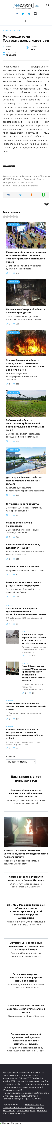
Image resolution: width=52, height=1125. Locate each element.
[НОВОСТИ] (26, 247)
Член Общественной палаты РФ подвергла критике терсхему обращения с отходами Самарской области (34, 673)
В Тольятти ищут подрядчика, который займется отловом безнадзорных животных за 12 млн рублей (24, 733)
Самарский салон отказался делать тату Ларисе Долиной (26, 878)
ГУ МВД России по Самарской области (24, 179)
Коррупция (10, 182)
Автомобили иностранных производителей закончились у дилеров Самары (26, 946)
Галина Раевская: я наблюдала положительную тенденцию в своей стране (26, 706)
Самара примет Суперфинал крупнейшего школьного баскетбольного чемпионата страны (26, 611)
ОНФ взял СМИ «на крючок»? (23, 566)
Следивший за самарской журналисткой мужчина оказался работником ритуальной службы (26, 1039)
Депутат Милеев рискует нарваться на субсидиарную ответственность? (26, 793)
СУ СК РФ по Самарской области (21, 186)
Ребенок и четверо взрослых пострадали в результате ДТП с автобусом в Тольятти (34, 639)
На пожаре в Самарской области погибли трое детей (25, 311)
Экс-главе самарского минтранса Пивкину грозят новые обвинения (26, 977)
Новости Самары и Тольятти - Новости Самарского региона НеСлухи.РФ (23, 1108)
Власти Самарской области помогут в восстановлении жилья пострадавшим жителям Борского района (25, 365)
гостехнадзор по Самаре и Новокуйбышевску (27, 176)
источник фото (9, 166)
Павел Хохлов (26, 182)
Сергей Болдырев (26, 1110)
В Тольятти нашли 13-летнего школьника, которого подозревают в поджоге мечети (26, 853)
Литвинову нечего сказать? (22, 504)
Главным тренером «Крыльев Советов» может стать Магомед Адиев (26, 1008)
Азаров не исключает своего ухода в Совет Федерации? (23, 584)
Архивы (10, 756)
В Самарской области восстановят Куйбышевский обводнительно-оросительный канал (25, 425)
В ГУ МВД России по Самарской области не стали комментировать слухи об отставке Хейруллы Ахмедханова (26, 911)
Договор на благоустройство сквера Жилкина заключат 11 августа (23, 480)
